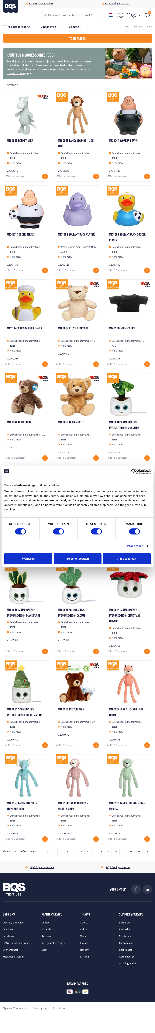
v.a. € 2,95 (24, 343)
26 (139, 851)
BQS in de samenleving (16, 943)
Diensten (74, 27)
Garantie (46, 929)
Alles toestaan (126, 558)
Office (83, 929)
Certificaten (126, 950)
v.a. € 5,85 (125, 437)
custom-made (16, 73)
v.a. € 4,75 (74, 437)
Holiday (84, 950)
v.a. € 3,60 (127, 249)
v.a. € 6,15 (23, 155)
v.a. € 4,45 (125, 155)
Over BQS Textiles (13, 923)
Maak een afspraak (13, 957)
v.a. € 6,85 (76, 155)
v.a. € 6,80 (25, 724)
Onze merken (48, 27)
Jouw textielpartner (119, 3)
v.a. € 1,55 (126, 343)
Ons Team (8, 929)
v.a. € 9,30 (76, 722)
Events (84, 943)
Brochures (125, 936)
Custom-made (127, 943)
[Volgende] (147, 851)
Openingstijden (127, 963)
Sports (84, 923)
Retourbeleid (59, 1008)
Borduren (124, 923)
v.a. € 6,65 (125, 628)
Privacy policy (40, 1008)
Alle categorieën (17, 27)
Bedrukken (125, 929)
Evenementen (11, 950)
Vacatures (8, 936)
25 (131, 851)
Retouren (47, 936)
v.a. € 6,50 (76, 341)
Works (84, 936)
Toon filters (77, 38)
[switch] (58, 531)
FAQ (127, 27)
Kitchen (84, 957)
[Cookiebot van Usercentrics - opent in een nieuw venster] (134, 471)
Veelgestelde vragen (53, 943)
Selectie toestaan (77, 558)
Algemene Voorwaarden (15, 1008)
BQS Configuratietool (43, 3)
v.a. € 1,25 (77, 249)
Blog (149, 27)
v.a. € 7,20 (26, 435)
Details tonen (134, 546)
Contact (46, 923)
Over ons (138, 27)
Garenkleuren (126, 957)
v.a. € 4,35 (23, 249)
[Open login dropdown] (139, 15)
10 (115, 851)
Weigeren (28, 558)
